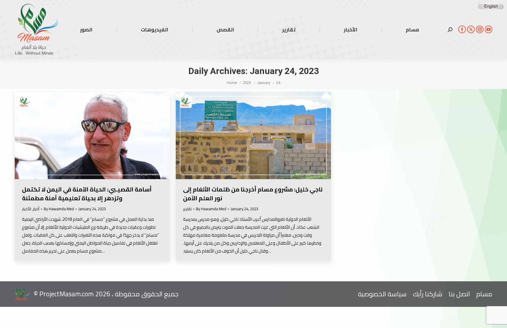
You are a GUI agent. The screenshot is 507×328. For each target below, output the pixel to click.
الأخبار (26, 208)
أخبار (36, 208)
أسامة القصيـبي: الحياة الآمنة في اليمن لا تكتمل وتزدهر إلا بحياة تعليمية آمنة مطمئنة (87, 193)
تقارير (187, 208)
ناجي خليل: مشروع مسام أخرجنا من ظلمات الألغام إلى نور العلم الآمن (252, 193)
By (59, 209)
